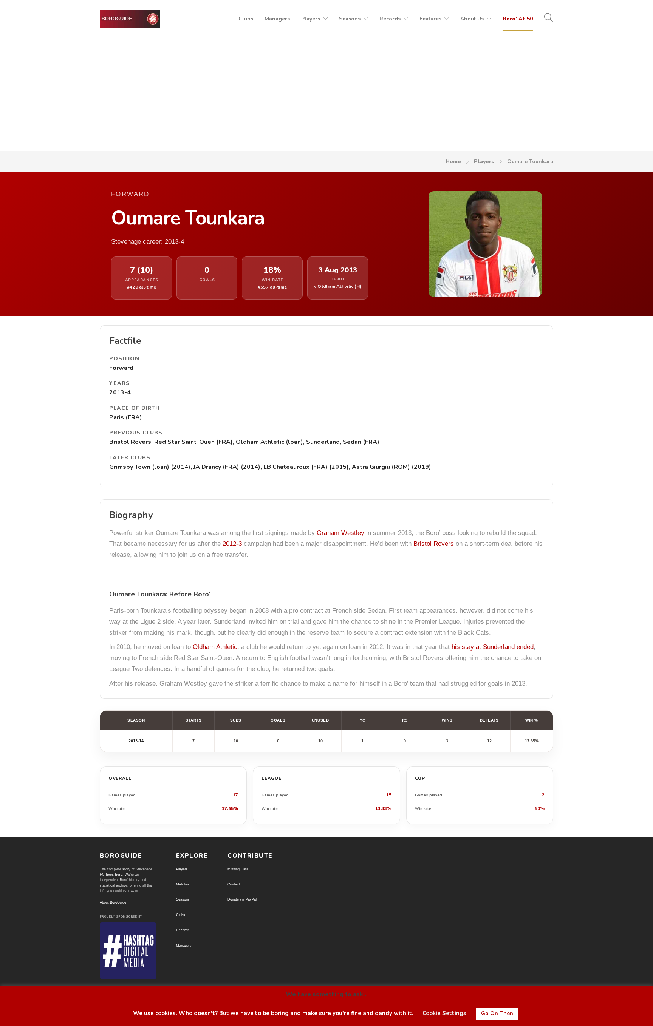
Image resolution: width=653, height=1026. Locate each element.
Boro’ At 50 (518, 18)
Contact (233, 884)
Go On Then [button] (497, 1013)
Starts (193, 720)
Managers (277, 18)
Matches (183, 884)
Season (136, 720)
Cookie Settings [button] (444, 1013)
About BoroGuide (113, 902)
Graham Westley (340, 532)
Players (310, 18)
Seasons (350, 18)
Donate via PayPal (242, 899)
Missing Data (237, 869)
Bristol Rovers (433, 543)
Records (390, 18)
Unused (320, 720)
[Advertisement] (326, 95)
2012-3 (232, 543)
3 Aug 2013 (338, 270)
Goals (278, 720)
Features (430, 18)
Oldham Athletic (215, 647)
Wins (447, 720)
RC (405, 720)
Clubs (245, 18)
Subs (235, 720)
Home (453, 161)
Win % (531, 720)
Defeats (489, 720)
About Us (472, 18)
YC (362, 720)
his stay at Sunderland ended (493, 647)
